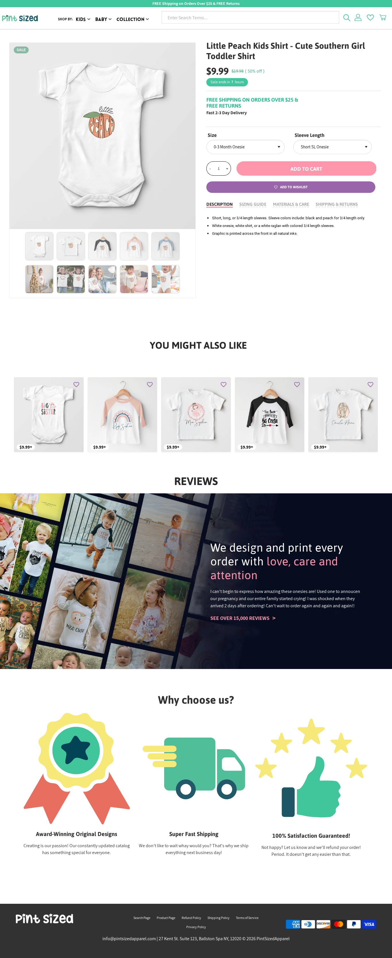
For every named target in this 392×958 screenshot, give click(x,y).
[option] (102, 136)
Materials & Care (291, 204)
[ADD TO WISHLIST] (76, 384)
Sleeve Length (310, 135)
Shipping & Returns (337, 204)
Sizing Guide (252, 204)
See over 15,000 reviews (239, 618)
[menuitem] (84, 20)
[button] (306, 168)
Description (219, 204)
